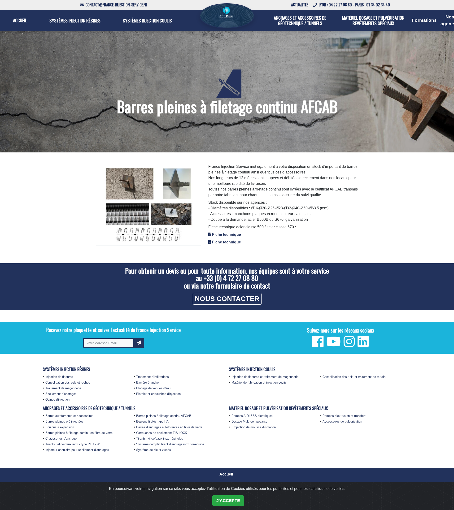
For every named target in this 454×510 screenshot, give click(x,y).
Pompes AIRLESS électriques (252, 416)
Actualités (300, 5)
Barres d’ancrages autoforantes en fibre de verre (169, 427)
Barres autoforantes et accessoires (69, 416)
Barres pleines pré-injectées (64, 421)
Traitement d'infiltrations (152, 377)
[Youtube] (333, 344)
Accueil (20, 20)
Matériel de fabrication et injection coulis (259, 382)
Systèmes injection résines (74, 20)
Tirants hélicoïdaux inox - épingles (159, 438)
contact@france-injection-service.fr (116, 5)
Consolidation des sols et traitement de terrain (354, 377)
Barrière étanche (147, 382)
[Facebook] (317, 344)
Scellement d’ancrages (61, 394)
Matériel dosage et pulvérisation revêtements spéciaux (373, 20)
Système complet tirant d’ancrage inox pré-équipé (170, 444)
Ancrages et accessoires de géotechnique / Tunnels (300, 20)
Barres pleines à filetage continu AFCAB (163, 416)
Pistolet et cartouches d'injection (158, 394)
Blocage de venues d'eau (153, 388)
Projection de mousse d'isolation (253, 427)
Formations (424, 20)
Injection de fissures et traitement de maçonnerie (264, 377)
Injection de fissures (59, 377)
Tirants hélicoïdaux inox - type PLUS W (72, 444)
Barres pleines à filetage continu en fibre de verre (79, 433)
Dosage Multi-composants (249, 421)
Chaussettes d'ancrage (61, 438)
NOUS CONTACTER (227, 299)
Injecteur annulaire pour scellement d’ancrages (77, 450)
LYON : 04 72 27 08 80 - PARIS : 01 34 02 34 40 (354, 5)
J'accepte (228, 500)
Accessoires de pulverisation (342, 421)
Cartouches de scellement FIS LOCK (161, 433)
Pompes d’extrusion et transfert (344, 416)
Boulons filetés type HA (152, 421)
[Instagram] (349, 344)
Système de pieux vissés (153, 450)
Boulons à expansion (59, 427)
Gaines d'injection (57, 399)
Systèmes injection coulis (147, 20)
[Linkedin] (363, 344)
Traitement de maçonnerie (63, 388)
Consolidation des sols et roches (67, 382)
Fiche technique (226, 235)
